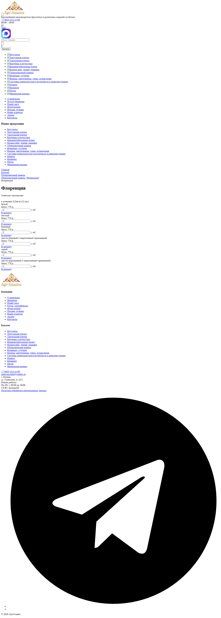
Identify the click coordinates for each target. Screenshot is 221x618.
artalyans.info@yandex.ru (13, 374)
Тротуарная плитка (17, 132)
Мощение (12, 300)
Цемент (11, 156)
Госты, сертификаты (17, 305)
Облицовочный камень (19, 145)
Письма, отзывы (15, 109)
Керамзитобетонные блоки (21, 140)
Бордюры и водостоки (18, 137)
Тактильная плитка (17, 135)
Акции (10, 115)
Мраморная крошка (17, 164)
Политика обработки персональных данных (23, 390)
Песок (10, 162)
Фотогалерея (13, 107)
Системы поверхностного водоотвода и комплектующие (36, 153)
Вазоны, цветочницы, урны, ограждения (28, 151)
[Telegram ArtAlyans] (110, 26)
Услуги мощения (15, 101)
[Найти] (2, 43)
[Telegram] (113, 606)
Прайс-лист (13, 104)
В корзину (6, 212)
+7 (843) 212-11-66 (10, 20)
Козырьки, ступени (17, 148)
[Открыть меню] (2, 14)
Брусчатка (12, 129)
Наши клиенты (15, 112)
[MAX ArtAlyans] (110, 33)
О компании (13, 99)
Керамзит (12, 159)
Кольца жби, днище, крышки (22, 143)
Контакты (12, 117)
